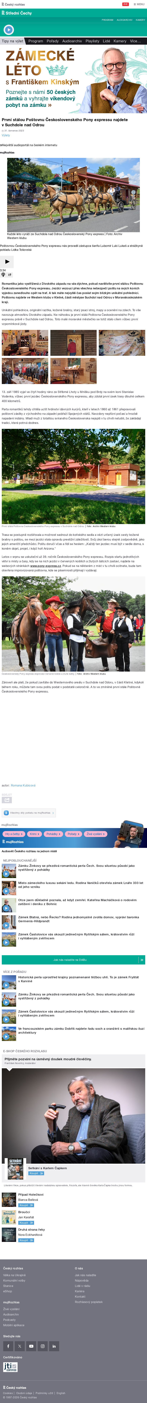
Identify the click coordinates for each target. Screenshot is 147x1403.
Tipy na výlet (12, 41)
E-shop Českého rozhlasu (25, 1051)
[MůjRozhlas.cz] (7, 153)
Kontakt (80, 1296)
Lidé (106, 41)
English (61, 1393)
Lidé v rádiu (82, 1286)
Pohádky (52, 834)
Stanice (8, 1286)
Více (135, 41)
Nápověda (82, 1280)
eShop (7, 1291)
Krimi (33, 834)
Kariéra (79, 1291)
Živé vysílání (94, 834)
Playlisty (92, 41)
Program (107, 20)
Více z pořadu (14, 972)
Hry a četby (12, 834)
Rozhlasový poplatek (89, 1302)
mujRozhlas (9, 825)
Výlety (6, 135)
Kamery (140, 20)
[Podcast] (3, 275)
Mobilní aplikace (14, 1325)
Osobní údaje (24, 1393)
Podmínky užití (44, 1393)
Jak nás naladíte (85, 1275)
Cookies (8, 1393)
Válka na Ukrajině (14, 1275)
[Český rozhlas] (13, 4)
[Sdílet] (9, 275)
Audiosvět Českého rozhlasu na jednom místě (29, 851)
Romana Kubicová (23, 785)
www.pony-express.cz (45, 566)
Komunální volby (14, 1280)
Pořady (53, 41)
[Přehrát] (7, 262)
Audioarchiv (124, 20)
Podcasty (9, 1320)
